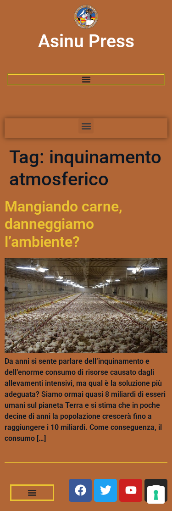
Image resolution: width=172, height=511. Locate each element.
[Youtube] (130, 490)
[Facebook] (80, 490)
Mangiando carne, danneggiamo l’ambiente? (63, 224)
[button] (86, 125)
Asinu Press (86, 41)
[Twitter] (105, 490)
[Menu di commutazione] (86, 79)
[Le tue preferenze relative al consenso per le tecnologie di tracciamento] (156, 495)
